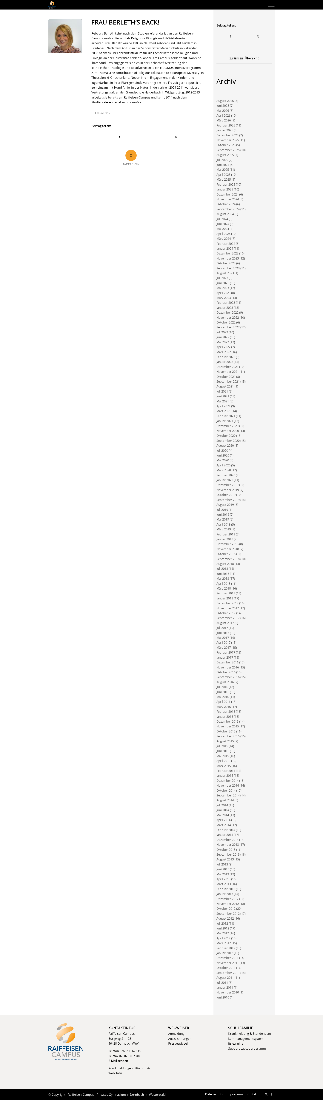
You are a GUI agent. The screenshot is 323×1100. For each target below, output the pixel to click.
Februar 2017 (225, 652)
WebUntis (115, 1073)
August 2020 (225, 445)
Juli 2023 (222, 278)
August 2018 (225, 564)
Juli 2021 (222, 391)
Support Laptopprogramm (247, 1048)
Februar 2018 (225, 593)
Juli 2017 (222, 628)
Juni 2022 (222, 337)
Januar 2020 (224, 480)
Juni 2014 (222, 810)
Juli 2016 (222, 687)
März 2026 (223, 120)
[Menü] (270, 5)
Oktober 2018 (226, 554)
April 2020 (223, 465)
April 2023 (223, 293)
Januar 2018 (224, 598)
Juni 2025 (222, 165)
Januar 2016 (224, 717)
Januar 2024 (224, 248)
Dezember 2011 (227, 958)
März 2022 (223, 352)
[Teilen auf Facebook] (120, 137)
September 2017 (228, 618)
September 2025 (228, 150)
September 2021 (228, 381)
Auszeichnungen (179, 1039)
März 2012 (223, 943)
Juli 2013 (222, 864)
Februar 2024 (225, 244)
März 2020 (223, 470)
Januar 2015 (224, 776)
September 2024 (228, 209)
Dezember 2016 (227, 662)
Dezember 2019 (227, 485)
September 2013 (228, 854)
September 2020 (228, 441)
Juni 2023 (222, 283)
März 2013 (223, 884)
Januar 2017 (224, 657)
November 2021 (227, 372)
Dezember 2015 (227, 721)
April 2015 (223, 761)
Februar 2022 (225, 357)
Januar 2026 (224, 130)
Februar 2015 (225, 771)
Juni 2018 (222, 574)
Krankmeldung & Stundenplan (249, 1034)
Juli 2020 (222, 451)
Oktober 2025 (226, 145)
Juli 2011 (222, 983)
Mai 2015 (222, 756)
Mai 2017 (222, 638)
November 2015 (227, 726)
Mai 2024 (222, 229)
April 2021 (223, 406)
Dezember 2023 (227, 253)
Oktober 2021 (226, 377)
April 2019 (223, 524)
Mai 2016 (222, 697)
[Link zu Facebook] (272, 1094)
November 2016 (227, 667)
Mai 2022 (222, 342)
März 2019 (223, 529)
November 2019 (227, 490)
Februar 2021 (225, 416)
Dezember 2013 (227, 840)
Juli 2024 (222, 219)
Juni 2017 (222, 633)
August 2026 (225, 101)
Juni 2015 (222, 751)
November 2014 (227, 785)
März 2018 (223, 588)
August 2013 (225, 859)
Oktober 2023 (226, 263)
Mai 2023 (222, 288)
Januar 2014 (224, 835)
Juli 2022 (222, 332)
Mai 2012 (222, 933)
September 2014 (228, 795)
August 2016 (225, 682)
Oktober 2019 (226, 495)
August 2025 (225, 155)
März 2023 (223, 298)
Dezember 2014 (227, 781)
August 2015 (225, 741)
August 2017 (225, 623)
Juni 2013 (222, 869)
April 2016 (223, 702)
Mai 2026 (222, 111)
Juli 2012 (222, 923)
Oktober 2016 (226, 672)
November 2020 (227, 431)
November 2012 (227, 904)
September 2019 (228, 500)
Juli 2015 (222, 746)
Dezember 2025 (227, 135)
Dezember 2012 (227, 899)
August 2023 (225, 273)
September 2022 (228, 327)
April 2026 (223, 115)
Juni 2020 (222, 455)
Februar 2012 (225, 948)
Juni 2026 (222, 106)
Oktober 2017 (226, 613)
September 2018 (228, 559)
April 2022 (223, 347)
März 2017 (223, 648)
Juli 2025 (222, 160)
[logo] (52, 5)
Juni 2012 (222, 928)
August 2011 (225, 978)
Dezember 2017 (227, 603)
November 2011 (227, 963)
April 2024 (223, 234)
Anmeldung (176, 1034)
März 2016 (223, 707)
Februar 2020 (225, 475)
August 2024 (225, 214)
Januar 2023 (224, 308)
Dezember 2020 (227, 426)
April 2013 (223, 879)
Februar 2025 (225, 184)
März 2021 (223, 411)
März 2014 (223, 825)
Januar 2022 (224, 362)
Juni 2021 (222, 396)
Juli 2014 (222, 805)
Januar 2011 (224, 987)
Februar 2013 (225, 889)
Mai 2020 (222, 460)
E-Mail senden (118, 1061)
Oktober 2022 (226, 322)
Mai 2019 (222, 519)
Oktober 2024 (226, 204)
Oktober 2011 (226, 968)
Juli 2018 (222, 569)
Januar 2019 (224, 539)
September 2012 (228, 914)
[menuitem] (270, 5)
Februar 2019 (225, 534)
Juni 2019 (222, 514)
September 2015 (228, 736)
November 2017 (227, 608)
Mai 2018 (222, 578)
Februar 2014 (225, 830)
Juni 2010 (222, 997)
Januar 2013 (224, 894)
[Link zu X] (266, 1094)
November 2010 (227, 992)
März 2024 (223, 239)
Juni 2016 (222, 692)
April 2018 (223, 584)
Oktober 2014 (226, 790)
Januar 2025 (224, 189)
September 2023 (228, 268)
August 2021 (225, 386)
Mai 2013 (222, 874)
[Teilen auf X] (176, 137)
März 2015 (223, 766)
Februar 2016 (225, 712)
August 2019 (225, 505)
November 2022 (227, 317)
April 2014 (223, 820)
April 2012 (223, 938)
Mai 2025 (222, 170)
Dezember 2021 (227, 367)
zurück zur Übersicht (244, 58)
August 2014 (225, 800)
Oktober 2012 (226, 909)
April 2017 (223, 642)
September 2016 (228, 677)
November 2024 (227, 199)
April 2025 (223, 175)
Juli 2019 (222, 510)
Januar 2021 (224, 421)
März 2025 (223, 179)
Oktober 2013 (226, 850)
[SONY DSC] (65, 36)
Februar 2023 (225, 303)
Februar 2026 (225, 125)
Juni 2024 (222, 224)
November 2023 (227, 258)
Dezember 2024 (227, 194)
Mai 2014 (222, 815)
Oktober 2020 (226, 436)
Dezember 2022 (227, 312)
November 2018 (227, 549)
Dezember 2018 (227, 544)
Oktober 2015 (226, 731)
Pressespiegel (178, 1043)
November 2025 (227, 140)
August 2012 (225, 918)
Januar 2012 (224, 953)
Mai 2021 (222, 401)
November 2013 (227, 845)
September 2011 (228, 973)
